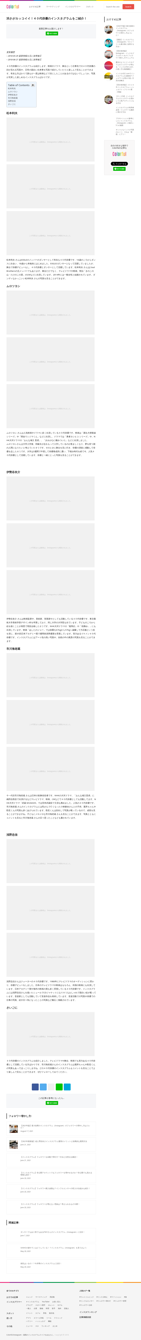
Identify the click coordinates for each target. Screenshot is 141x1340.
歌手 (53, 1308)
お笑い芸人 (56, 1302)
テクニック (58, 1318)
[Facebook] (35, 1087)
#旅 (125, 1297)
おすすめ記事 (35, 6)
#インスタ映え (102, 1297)
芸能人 (66, 1308)
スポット (90, 6)
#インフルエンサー (86, 1301)
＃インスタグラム (32, 1302)
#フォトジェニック (86, 1297)
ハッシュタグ (40, 1321)
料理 (47, 1308)
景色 (44, 1313)
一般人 (28, 1308)
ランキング (45, 1326)
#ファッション (115, 1297)
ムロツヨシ (13, 91)
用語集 (52, 1297)
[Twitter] (43, 1087)
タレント (51, 1305)
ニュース (29, 1326)
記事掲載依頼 (85, 1317)
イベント (29, 1313)
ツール (48, 1318)
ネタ (37, 1326)
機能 (49, 1321)
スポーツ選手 (40, 1305)
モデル (59, 1305)
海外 (59, 1308)
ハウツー (29, 1321)
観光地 (51, 1313)
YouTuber (46, 1302)
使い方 (9, 1318)
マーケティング (53, 6)
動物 (41, 1308)
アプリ (28, 1318)
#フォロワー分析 (85, 1305)
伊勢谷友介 (13, 94)
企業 (35, 1308)
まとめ (54, 1326)
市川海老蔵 (13, 98)
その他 (9, 1326)
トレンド (29, 1297)
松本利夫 (12, 88)
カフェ (37, 1313)
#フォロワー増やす (104, 1301)
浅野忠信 (12, 101)
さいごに (12, 104)
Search (128, 6)
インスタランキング (88, 1312)
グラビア (29, 1305)
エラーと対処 (39, 1318)
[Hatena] (67, 1087)
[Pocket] (51, 1087)
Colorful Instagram (12, 7)
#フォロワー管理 (120, 1301)
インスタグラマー (73, 6)
